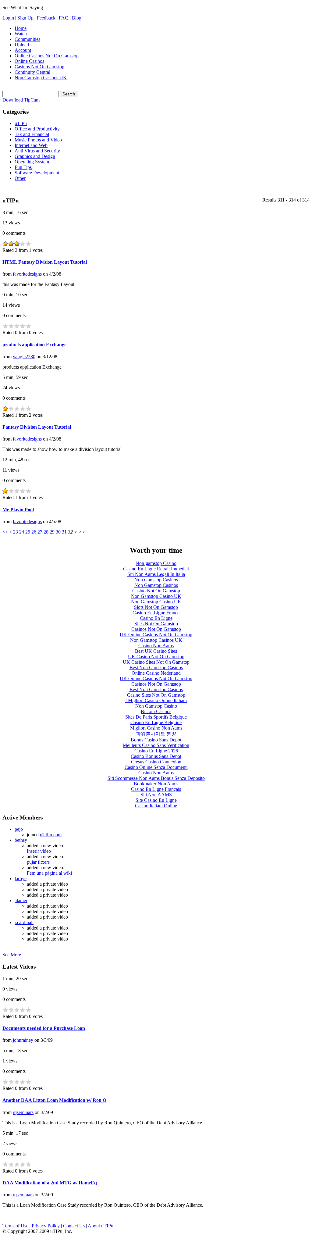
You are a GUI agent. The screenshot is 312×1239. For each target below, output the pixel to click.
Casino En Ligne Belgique (156, 722)
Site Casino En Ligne (156, 800)
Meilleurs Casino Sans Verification (156, 745)
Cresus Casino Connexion (156, 761)
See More (11, 954)
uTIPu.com (51, 834)
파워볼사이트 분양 (156, 733)
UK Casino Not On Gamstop (156, 656)
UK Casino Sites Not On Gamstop (156, 662)
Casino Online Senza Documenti (156, 767)
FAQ (64, 17)
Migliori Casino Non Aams (156, 727)
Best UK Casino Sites (156, 651)
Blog (76, 17)
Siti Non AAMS (156, 794)
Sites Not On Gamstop (156, 623)
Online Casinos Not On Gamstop (47, 55)
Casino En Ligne (156, 618)
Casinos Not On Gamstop (39, 66)
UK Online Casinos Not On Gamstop (156, 634)
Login (8, 17)
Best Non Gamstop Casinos (156, 667)
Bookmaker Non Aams (156, 783)
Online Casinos (29, 61)
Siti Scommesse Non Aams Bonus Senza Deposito (156, 778)
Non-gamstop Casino (156, 563)
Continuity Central (32, 72)
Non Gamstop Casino (156, 706)
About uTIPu (100, 1225)
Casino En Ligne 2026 (156, 750)
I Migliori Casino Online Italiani (156, 700)
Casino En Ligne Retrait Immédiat (156, 568)
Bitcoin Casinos (156, 711)
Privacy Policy (46, 1225)
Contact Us (74, 1225)
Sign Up (25, 17)
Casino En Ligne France (156, 612)
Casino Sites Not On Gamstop (156, 695)
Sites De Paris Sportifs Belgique (156, 716)
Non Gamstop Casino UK (156, 596)
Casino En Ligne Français (156, 789)
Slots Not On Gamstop (156, 607)
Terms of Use (15, 1225)
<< (5, 531)
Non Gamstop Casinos (156, 579)
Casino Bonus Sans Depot (156, 756)
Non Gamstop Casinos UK (41, 77)
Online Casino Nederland (156, 673)
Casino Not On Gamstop (156, 590)
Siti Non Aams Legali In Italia (156, 574)
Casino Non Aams (156, 645)
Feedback (46, 17)
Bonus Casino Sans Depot (156, 739)
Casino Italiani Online (156, 805)
